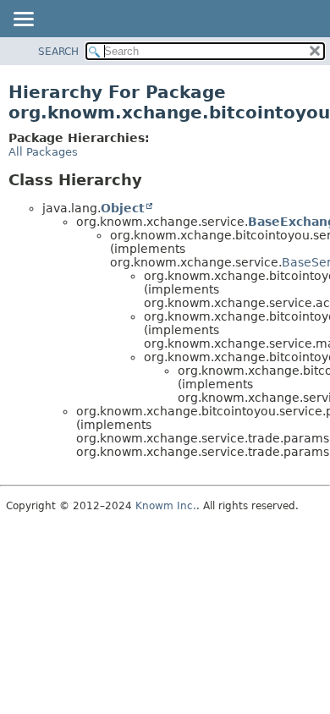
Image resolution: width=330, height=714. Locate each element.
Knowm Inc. (165, 506)
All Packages (43, 152)
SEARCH (58, 52)
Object (123, 208)
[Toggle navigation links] (22, 20)
